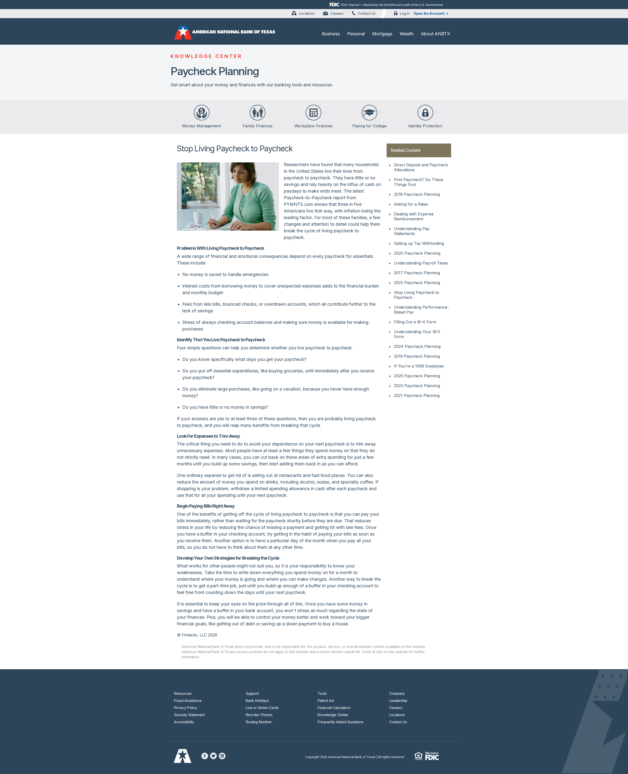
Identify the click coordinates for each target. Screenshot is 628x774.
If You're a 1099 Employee (419, 366)
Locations (306, 13)
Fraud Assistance (188, 700)
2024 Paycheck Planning (417, 346)
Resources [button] (183, 693)
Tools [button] (322, 693)
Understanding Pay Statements (412, 231)
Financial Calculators (334, 708)
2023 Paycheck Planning (417, 385)
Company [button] (397, 693)
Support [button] (252, 693)
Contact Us (367, 13)
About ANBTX (435, 33)
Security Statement (189, 715)
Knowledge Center (333, 715)
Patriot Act (326, 700)
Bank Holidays (257, 700)
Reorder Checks (259, 715)
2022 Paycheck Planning (417, 282)
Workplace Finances (313, 125)
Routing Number (259, 722)
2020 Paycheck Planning (417, 253)
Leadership (398, 700)
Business (331, 33)
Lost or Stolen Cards (262, 708)
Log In (405, 13)
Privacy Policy (185, 708)
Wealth (407, 33)
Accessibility (184, 722)
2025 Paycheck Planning (417, 375)
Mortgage (382, 33)
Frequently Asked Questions (341, 722)
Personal (356, 33)
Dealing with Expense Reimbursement (414, 216)
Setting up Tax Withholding (419, 243)
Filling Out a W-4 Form (415, 321)
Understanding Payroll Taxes (421, 263)
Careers (336, 13)
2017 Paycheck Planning (417, 272)
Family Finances (258, 125)
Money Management (201, 125)
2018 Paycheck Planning (417, 194)
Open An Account (429, 13)
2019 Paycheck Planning (417, 356)
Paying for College (369, 125)
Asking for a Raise (411, 204)
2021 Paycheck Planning (417, 395)
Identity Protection (425, 125)
